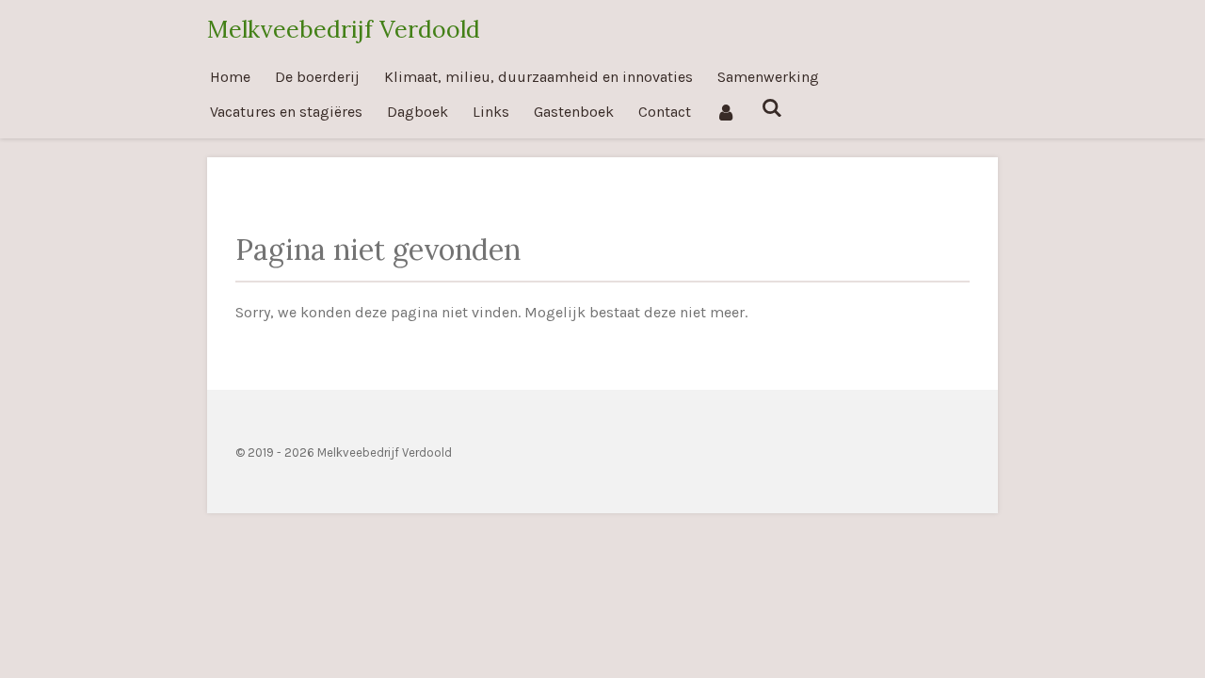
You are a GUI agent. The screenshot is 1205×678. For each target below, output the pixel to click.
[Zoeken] (771, 107)
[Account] (725, 111)
